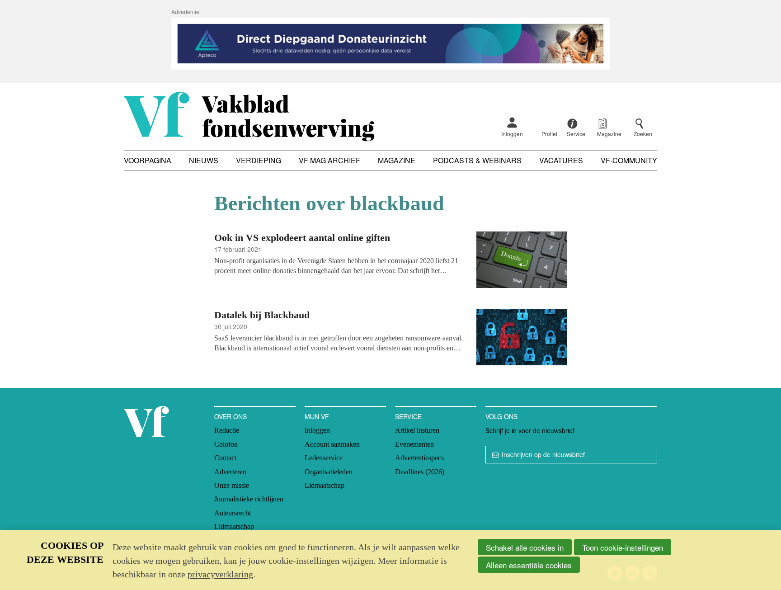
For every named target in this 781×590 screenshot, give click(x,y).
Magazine (396, 160)
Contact (225, 458)
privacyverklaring (220, 574)
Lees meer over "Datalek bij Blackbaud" (390, 338)
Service (408, 416)
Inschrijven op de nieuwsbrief (543, 454)
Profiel (549, 133)
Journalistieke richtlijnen (248, 499)
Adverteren (230, 472)
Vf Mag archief (329, 160)
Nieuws (203, 160)
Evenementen (414, 444)
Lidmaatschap (234, 526)
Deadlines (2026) (419, 472)
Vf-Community (629, 160)
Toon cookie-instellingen (622, 547)
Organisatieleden (329, 472)
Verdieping (258, 160)
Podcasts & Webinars (477, 160)
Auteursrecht (232, 513)
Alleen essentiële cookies (529, 565)
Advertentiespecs (419, 458)
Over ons (230, 416)
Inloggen (512, 133)
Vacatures (561, 160)
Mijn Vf (317, 416)
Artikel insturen (417, 430)
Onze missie (231, 485)
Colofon (226, 444)
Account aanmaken (332, 444)
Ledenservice (324, 458)
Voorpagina (147, 160)
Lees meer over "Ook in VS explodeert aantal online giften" (390, 261)
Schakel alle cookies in (525, 547)
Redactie (226, 430)
